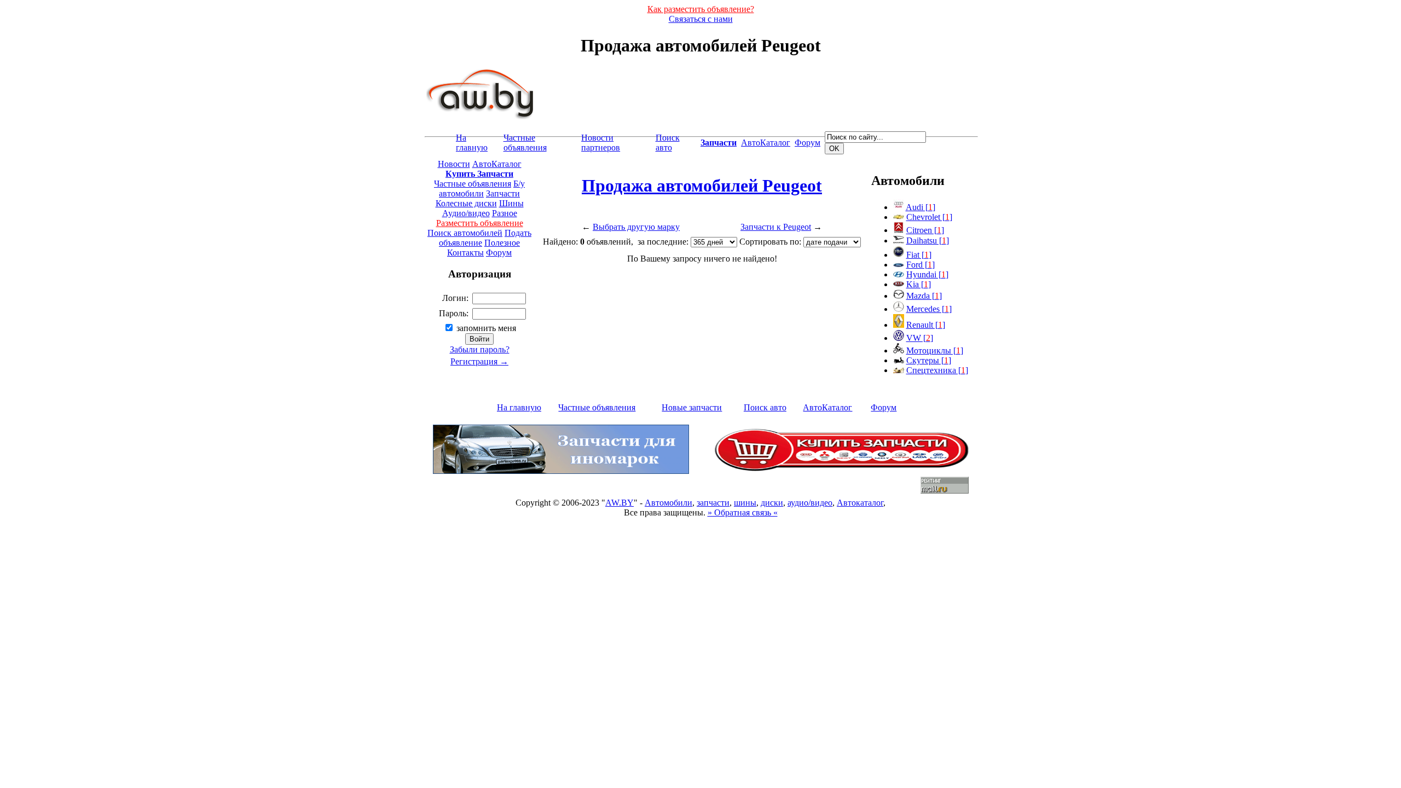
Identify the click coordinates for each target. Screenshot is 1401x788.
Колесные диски (466, 203)
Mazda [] (924, 295)
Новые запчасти (692, 407)
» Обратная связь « (743, 512)
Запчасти (503, 193)
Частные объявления (525, 142)
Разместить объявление (479, 223)
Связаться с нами (701, 19)
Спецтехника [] (937, 370)
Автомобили (668, 502)
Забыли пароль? (480, 349)
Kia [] (918, 284)
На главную (472, 142)
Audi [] (920, 207)
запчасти (713, 502)
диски (772, 502)
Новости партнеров (600, 142)
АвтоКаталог (765, 142)
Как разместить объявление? (700, 9)
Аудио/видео (466, 213)
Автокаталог (860, 502)
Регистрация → (479, 361)
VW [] (919, 338)
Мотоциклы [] (934, 350)
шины (745, 502)
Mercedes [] (929, 309)
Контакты (465, 252)
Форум (807, 142)
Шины (511, 203)
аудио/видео (810, 502)
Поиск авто (668, 142)
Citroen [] (925, 230)
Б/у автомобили (482, 188)
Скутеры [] (928, 360)
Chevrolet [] (929, 217)
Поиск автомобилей (464, 232)
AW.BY (619, 502)
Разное (504, 213)
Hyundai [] (927, 274)
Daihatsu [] (927, 240)
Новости (454, 164)
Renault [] (925, 324)
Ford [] (920, 264)
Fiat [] (918, 254)
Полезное (502, 242)
